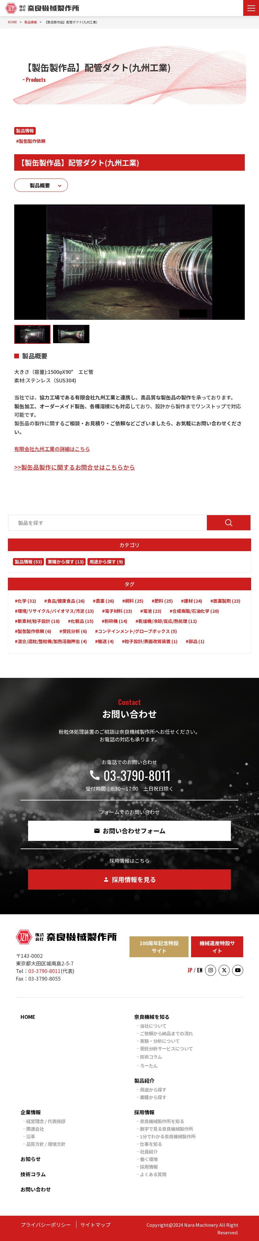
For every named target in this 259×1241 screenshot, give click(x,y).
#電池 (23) (150, 611)
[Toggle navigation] (251, 8)
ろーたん (149, 1065)
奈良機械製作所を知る (162, 1121)
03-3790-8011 (129, 775)
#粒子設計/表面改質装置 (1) (150, 641)
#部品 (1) (195, 641)
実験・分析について (160, 1040)
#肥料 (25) (162, 601)
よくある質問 (153, 1174)
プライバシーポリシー (46, 1224)
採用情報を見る (129, 879)
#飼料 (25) (132, 601)
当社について (153, 1025)
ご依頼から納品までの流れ (166, 1033)
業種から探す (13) (66, 561)
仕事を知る (151, 1144)
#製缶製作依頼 (30, 141)
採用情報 (144, 1112)
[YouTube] (237, 970)
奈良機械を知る (152, 1016)
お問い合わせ (36, 1189)
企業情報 (31, 1112)
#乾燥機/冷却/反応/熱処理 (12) (166, 621)
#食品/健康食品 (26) (64, 601)
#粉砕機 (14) (114, 621)
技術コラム (151, 1056)
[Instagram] (210, 970)
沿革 (30, 1136)
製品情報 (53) (28, 561)
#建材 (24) (191, 601)
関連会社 (35, 1128)
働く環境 (149, 1159)
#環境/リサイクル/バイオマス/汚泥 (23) (54, 611)
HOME (28, 1016)
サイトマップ (95, 1224)
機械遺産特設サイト (217, 946)
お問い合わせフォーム (130, 830)
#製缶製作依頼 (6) (33, 631)
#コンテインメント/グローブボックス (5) (136, 631)
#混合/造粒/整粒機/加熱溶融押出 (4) (51, 641)
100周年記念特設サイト (159, 946)
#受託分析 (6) (73, 631)
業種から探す (153, 1097)
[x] (224, 970)
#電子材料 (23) (117, 611)
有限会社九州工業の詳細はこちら (52, 449)
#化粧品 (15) (80, 621)
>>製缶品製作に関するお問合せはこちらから (74, 467)
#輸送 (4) (104, 641)
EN (199, 970)
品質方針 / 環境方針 (45, 1144)
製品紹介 (144, 1080)
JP (190, 970)
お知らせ (31, 1159)
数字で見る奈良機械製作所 (166, 1128)
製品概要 (40, 185)
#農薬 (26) (103, 601)
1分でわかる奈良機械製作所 (168, 1136)
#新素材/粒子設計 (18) (37, 621)
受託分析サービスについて (166, 1048)
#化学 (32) (25, 601)
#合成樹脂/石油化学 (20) (194, 611)
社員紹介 (149, 1151)
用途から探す (153, 1089)
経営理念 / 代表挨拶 (45, 1121)
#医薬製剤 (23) (225, 601)
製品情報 (25, 130)
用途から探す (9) (106, 561)
